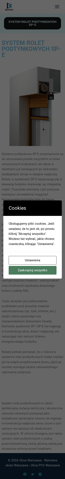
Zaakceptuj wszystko (32, 270)
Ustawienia (32, 260)
